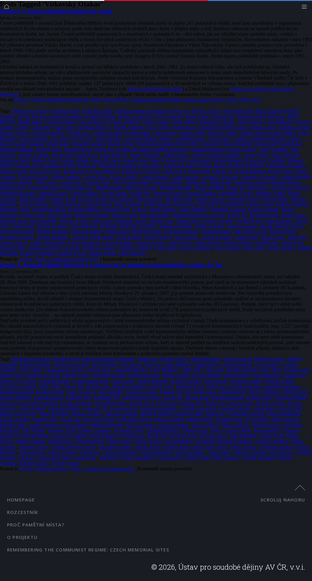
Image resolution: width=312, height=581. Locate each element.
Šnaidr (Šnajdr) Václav (282, 226)
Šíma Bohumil (278, 220)
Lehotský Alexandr (259, 176)
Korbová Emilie (179, 165)
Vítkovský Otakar (99, 248)
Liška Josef (46, 182)
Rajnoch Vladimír (92, 215)
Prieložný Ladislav (228, 209)
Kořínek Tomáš (212, 165)
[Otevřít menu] (306, 8)
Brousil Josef (198, 116)
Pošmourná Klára (49, 209)
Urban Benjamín (84, 242)
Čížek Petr (41, 127)
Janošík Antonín (33, 154)
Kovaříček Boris (45, 171)
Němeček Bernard (17, 193)
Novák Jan (139, 193)
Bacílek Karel (66, 110)
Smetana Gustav (242, 226)
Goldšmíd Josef (190, 138)
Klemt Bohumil (228, 160)
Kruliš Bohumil (250, 171)
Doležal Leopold (294, 127)
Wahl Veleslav (281, 248)
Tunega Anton (13, 242)
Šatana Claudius (219, 220)
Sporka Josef (117, 231)
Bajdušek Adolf (97, 110)
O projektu (22, 537)
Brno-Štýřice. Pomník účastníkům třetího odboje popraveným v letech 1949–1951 (182, 99)
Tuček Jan (297, 237)
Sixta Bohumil (84, 226)
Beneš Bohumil (238, 110)
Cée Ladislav (91, 121)
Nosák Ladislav (15, 419)
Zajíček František (258, 457)
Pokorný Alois (260, 204)
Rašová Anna (124, 215)
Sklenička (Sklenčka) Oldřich (128, 226)
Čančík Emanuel (60, 121)
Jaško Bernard (113, 154)
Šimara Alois (118, 441)
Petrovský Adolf (243, 198)
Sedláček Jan (249, 220)
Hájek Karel (58, 143)
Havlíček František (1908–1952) (31, 386)
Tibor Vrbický (158, 237)
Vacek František (117, 242)
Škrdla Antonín (209, 226)
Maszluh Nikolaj (285, 182)
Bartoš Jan (148, 359)
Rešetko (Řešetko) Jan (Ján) (199, 215)
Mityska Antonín (142, 187)
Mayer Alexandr (44, 187)
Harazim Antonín (89, 143)
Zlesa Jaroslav (132, 253)
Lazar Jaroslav (185, 176)
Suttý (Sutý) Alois (250, 231)
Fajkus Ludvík (176, 375)
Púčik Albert (60, 215)
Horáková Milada (17, 149)
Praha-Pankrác (268, 430)
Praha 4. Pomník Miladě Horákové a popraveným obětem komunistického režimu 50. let (111, 265)
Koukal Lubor (13, 171)
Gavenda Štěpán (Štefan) (149, 138)
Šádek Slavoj (188, 220)
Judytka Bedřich (15, 397)
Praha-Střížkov (193, 209)
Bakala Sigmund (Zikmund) (141, 110)
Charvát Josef (249, 121)
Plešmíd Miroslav (107, 424)
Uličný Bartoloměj (48, 242)
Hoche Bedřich (237, 143)
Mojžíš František (176, 187)
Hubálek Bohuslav (169, 149)
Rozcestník (22, 512)
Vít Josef (70, 248)
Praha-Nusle (239, 430)
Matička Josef (13, 187)
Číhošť (22, 127)
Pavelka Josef (62, 198)
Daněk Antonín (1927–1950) (142, 127)
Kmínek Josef (27, 165)
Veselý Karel (12, 248)
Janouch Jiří (62, 154)
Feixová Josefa (222, 132)
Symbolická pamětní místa (74, 259)
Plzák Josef (185, 204)
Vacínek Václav (151, 242)
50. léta (26, 259)
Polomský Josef (15, 209)
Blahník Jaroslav (269, 359)
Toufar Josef (247, 237)
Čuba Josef (64, 127)
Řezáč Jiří (237, 215)
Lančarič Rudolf (64, 408)
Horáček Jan (290, 143)
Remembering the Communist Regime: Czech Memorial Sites (88, 550)
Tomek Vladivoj (216, 237)
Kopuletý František (117, 165)
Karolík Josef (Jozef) (143, 160)
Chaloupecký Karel (215, 121)
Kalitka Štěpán (74, 160)
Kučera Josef (280, 171)
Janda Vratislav (273, 149)
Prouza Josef (34, 215)
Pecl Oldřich (121, 198)
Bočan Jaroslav (32, 116)
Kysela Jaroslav (65, 176)
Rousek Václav (74, 220)
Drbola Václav (14, 132)
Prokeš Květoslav (34, 435)
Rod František (43, 220)
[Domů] (8, 8)
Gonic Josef (218, 138)
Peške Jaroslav (285, 419)
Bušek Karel (30, 121)
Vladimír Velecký (135, 248)
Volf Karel (109, 457)
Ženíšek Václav (72, 253)
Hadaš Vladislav (28, 143)
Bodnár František (65, 116)
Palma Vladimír (169, 419)
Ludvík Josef (98, 182)
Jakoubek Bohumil (208, 149)
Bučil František (251, 116)
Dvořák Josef (137, 132)
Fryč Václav (25, 380)
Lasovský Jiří (95, 408)
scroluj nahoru (283, 500)
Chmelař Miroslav (130, 369)
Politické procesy (51, 468)
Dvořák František (47, 132)
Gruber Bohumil (152, 380)
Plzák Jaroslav (158, 204)
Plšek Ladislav (128, 204)
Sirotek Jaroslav (52, 226)
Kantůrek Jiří (106, 397)
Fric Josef (59, 138)
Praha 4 (218, 430)
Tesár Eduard (129, 237)
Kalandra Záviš (15, 160)
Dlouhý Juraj (263, 127)
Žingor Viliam (102, 253)
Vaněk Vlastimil (238, 242)
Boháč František (100, 116)
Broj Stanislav (169, 116)
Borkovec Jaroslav (136, 116)
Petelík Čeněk (179, 198)
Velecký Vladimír (249, 452)
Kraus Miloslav (104, 171)
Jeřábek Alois (176, 154)
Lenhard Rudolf (295, 176)
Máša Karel (221, 182)
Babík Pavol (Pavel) (31, 110)
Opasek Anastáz (200, 193)
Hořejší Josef (48, 149)
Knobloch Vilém (59, 165)
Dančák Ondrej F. (94, 127)
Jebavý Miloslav (145, 154)
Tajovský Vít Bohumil (92, 237)
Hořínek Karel (77, 149)
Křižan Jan (222, 171)
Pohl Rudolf (232, 204)
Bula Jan (276, 116)
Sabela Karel (161, 220)
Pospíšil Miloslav (85, 209)
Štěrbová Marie (147, 231)
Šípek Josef (24, 226)
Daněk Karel (184, 127)
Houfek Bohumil (132, 149)
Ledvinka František (158, 408)
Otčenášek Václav (236, 193)
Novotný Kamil (168, 193)
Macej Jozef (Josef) (132, 182)
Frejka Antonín (33, 138)
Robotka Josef (13, 220)
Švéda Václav (283, 231)
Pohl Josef (208, 204)
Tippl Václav (186, 237)
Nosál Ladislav (84, 193)
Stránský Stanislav (181, 231)
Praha (40, 259)
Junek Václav (256, 154)
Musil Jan (236, 187)
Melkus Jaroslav (77, 187)
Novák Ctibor (114, 193)
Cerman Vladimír (123, 121)
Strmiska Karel (216, 231)
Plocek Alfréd (98, 204)
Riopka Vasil (293, 215)
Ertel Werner (165, 132)
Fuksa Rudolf (109, 138)
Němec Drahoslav (284, 413)
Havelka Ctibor (279, 380)
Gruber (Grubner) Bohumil (259, 138)
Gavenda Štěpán (55, 380)
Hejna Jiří (211, 143)
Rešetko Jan (133, 435)
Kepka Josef (199, 160)
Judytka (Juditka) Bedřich (216, 154)
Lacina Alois (95, 176)
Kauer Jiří (174, 160)
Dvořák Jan (77, 132)
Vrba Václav (254, 248)
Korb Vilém (149, 165)
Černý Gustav (155, 121)
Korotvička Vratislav (285, 165)
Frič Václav (82, 138)
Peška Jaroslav (149, 198)
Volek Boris (165, 248)
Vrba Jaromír (226, 248)
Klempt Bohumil (227, 397)
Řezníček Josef (264, 215)
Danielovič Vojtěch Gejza (224, 127)
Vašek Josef (292, 242)
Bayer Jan (180, 110)
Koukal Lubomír (77, 402)
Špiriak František (53, 231)
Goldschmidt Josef (91, 380)
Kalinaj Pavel (45, 160)
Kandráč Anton (106, 160)
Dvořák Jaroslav (106, 132)
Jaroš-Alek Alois (201, 391)
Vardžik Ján (267, 242)
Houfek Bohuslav (246, 386)
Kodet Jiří (87, 165)
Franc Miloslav (266, 375)
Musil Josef (259, 187)
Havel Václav (121, 143)
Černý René (182, 121)
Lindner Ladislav (16, 182)
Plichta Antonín (34, 204)
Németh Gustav (52, 193)
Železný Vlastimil (37, 253)
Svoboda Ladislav (17, 237)
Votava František (196, 248)
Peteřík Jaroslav (210, 198)
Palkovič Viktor (271, 193)
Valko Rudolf (208, 242)
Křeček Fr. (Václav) (141, 171)
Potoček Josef (117, 209)
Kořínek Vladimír (246, 165)
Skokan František (176, 226)
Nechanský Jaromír (290, 187)
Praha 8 (140, 209)
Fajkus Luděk (192, 132)
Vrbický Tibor (196, 457)
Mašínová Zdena (251, 182)
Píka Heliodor (274, 198)
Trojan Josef (273, 237)
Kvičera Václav (33, 176)
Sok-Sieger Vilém (17, 231)
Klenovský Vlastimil (265, 160)
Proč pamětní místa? (35, 525)
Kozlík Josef (76, 171)
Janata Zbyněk (242, 149)
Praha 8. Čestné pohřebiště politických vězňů (56, 11)
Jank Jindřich (110, 391)
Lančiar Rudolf (154, 176)
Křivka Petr (199, 171)
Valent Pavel (180, 242)
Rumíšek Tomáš (131, 220)
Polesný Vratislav (293, 204)
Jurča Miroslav (286, 154)
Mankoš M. (196, 182)
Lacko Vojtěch (124, 176)
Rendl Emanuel (155, 215)
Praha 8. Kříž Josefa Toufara (155, 88)
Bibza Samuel (268, 110)
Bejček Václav (206, 110)
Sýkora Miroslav (53, 237)
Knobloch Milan (291, 397)
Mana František (168, 182)
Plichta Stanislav (67, 204)
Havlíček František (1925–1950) (168, 143)
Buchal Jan (223, 116)
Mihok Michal (109, 187)
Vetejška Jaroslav (43, 248)
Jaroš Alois (87, 154)
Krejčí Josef (174, 171)
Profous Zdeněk (263, 209)
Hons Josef (265, 143)
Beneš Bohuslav (206, 359)
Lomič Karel (71, 182)
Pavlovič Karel (92, 198)
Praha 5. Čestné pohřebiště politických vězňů (58, 99)
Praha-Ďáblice (163, 209)
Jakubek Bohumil (17, 391)
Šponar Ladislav (87, 231)
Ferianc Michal (253, 132)
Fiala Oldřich (283, 132)
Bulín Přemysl (177, 364)
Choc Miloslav (279, 121)
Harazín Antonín (246, 380)
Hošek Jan (104, 149)
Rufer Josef (102, 220)
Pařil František (33, 198)
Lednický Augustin (220, 176)
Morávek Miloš (209, 187)
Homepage (21, 500)
